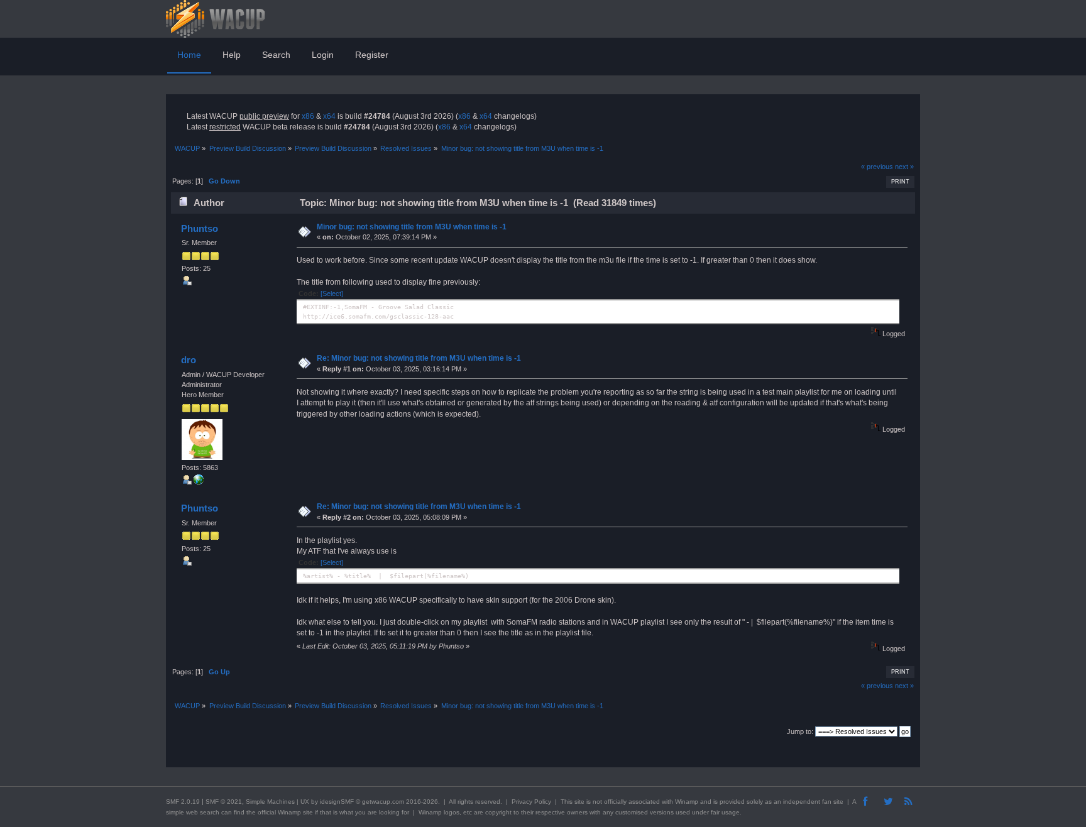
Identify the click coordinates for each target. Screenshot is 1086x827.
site (579, 801)
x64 (329, 116)
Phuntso (199, 228)
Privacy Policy (531, 801)
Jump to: (800, 731)
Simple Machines (270, 801)
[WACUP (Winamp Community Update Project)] (199, 482)
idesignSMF (337, 801)
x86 (308, 116)
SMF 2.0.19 (183, 801)
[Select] (332, 293)
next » (904, 166)
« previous (877, 166)
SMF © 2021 (224, 801)
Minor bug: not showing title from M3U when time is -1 (412, 226)
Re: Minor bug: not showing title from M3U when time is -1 (419, 358)
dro (188, 359)
